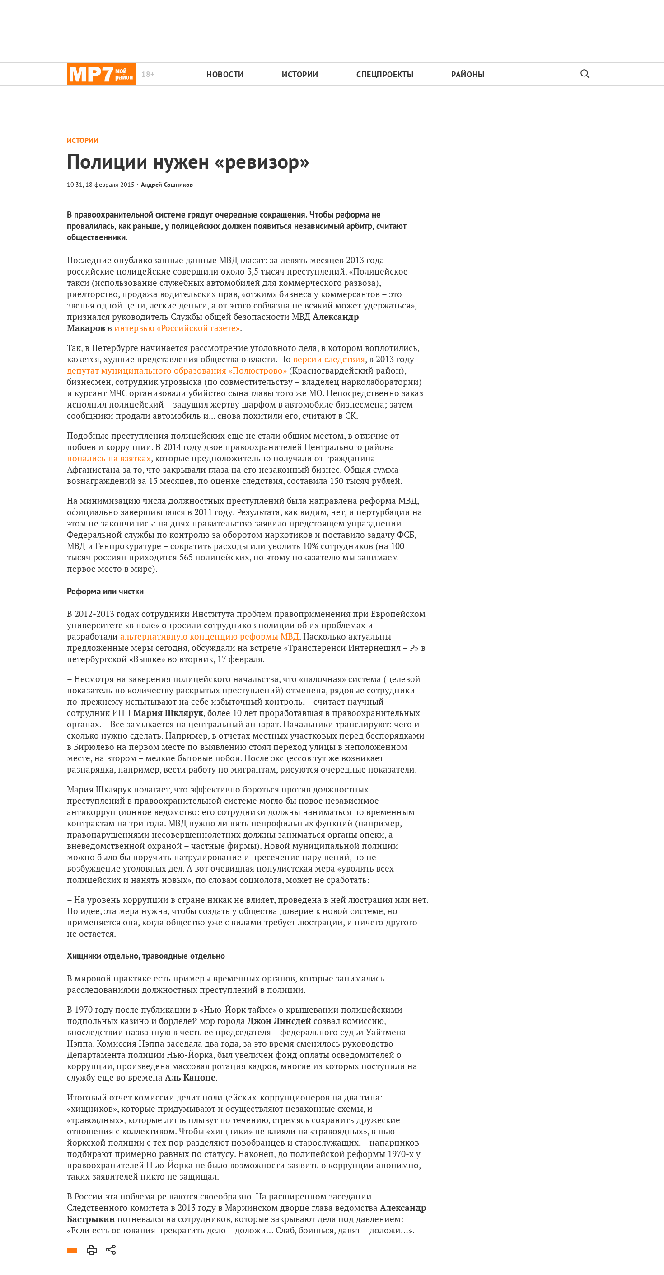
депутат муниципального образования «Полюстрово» (177, 370)
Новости (225, 74)
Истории (300, 74)
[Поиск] (585, 74)
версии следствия (329, 359)
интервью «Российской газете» (177, 327)
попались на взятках (109, 458)
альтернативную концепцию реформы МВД (209, 636)
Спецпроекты (384, 74)
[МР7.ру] (101, 74)
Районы (467, 74)
